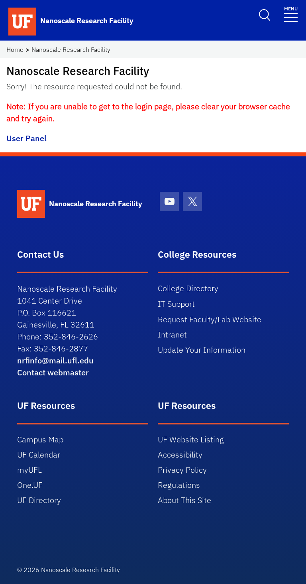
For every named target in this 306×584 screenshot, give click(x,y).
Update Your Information (201, 349)
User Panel (26, 138)
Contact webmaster (53, 372)
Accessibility (180, 454)
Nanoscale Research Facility (70, 49)
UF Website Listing (191, 439)
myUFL (29, 469)
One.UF (30, 484)
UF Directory (39, 500)
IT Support (176, 303)
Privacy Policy (182, 469)
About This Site (184, 500)
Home (15, 49)
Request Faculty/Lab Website (209, 319)
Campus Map (40, 439)
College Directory (188, 288)
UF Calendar (38, 454)
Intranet (172, 334)
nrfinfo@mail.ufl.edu (55, 360)
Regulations (179, 484)
